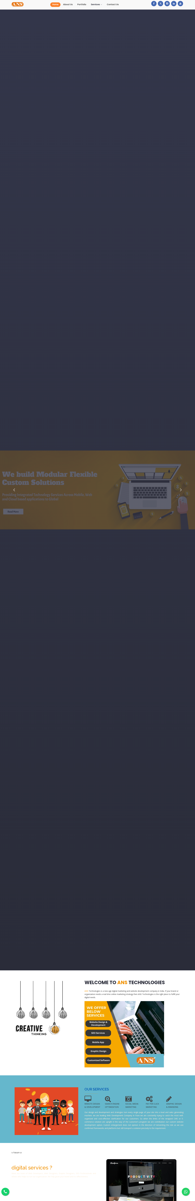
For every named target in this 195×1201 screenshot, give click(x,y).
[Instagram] (167, 3)
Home (55, 4)
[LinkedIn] (173, 3)
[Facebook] (154, 3)
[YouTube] (180, 3)
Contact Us (113, 4)
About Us (68, 4)
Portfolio (81, 4)
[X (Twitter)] (160, 3)
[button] (14, 490)
